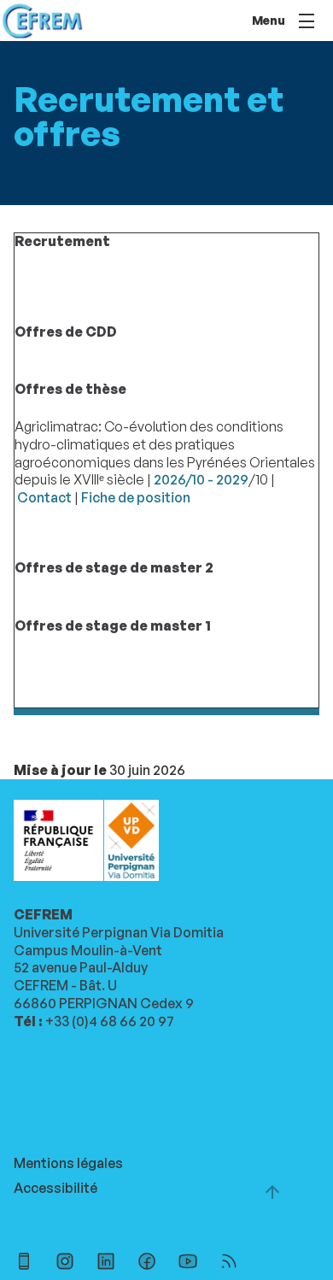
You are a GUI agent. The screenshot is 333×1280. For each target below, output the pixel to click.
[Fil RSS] (229, 1263)
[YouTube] (188, 1263)
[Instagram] (65, 1263)
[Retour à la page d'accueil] (42, 20)
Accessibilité (55, 1187)
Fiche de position (135, 497)
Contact (44, 497)
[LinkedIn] (106, 1263)
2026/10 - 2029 (201, 479)
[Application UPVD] (24, 1263)
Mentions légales (68, 1162)
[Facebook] (147, 1263)
